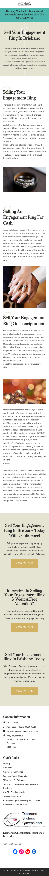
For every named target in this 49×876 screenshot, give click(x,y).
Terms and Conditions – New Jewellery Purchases (20, 786)
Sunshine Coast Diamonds (15, 776)
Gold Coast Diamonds (13, 771)
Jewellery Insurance (12, 796)
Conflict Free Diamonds (14, 792)
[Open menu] (43, 3)
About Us (7, 767)
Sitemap (6, 763)
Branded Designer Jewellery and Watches (21, 800)
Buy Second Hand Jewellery (15, 804)
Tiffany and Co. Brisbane (14, 780)
